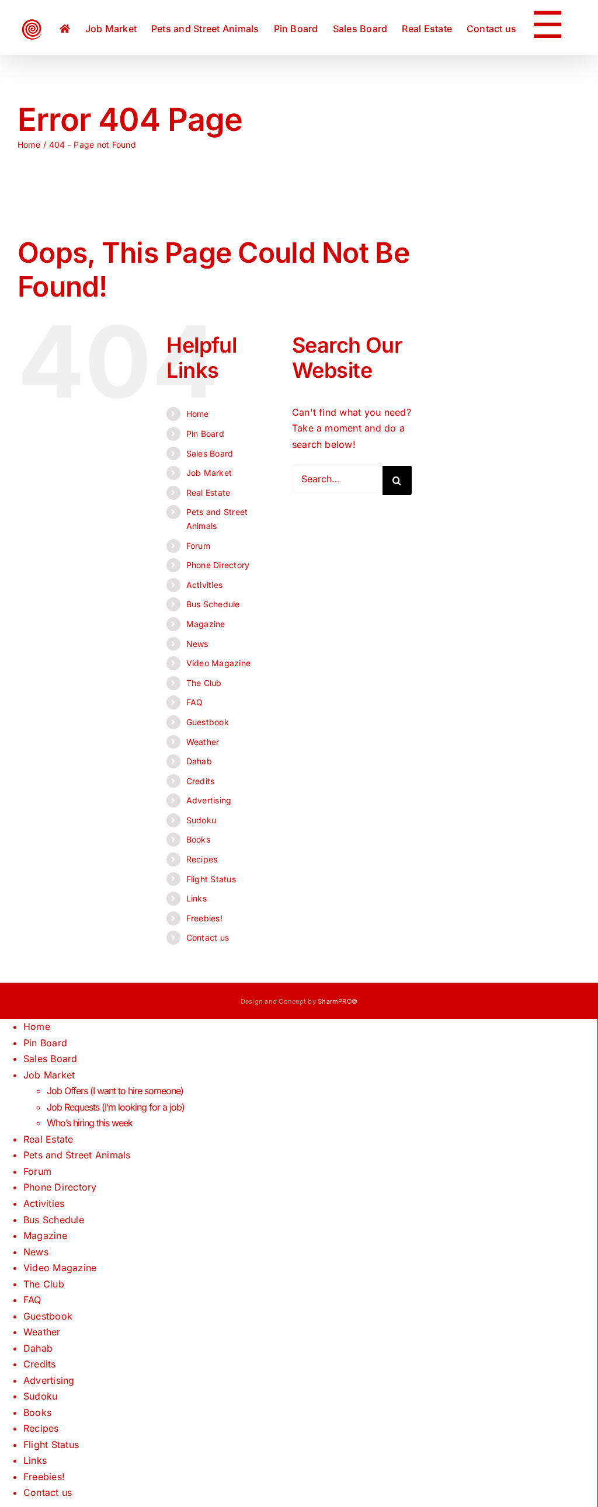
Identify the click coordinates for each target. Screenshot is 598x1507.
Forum (198, 546)
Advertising (209, 800)
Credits (200, 781)
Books (198, 839)
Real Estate (208, 492)
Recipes (202, 859)
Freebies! (204, 918)
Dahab (199, 761)
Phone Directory (218, 565)
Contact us (207, 937)
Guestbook (207, 722)
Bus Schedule (213, 604)
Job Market (209, 473)
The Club (204, 683)
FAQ (194, 702)
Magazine (205, 624)
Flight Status (211, 879)
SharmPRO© (337, 1001)
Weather (203, 742)
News (197, 644)
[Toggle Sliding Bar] (547, 27)
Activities (204, 585)
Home (197, 414)
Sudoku (201, 820)
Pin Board (205, 433)
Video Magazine (218, 663)
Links (196, 898)
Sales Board (210, 453)
